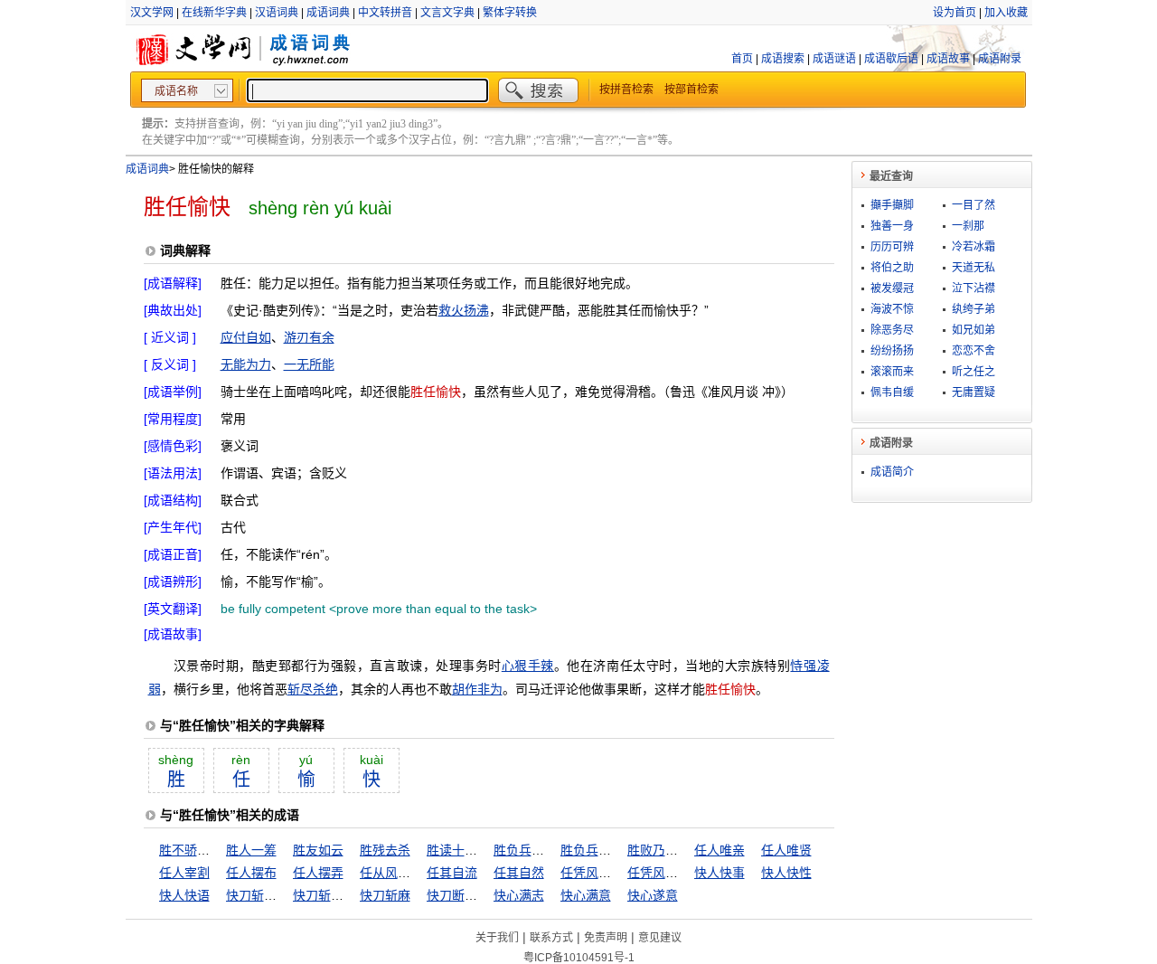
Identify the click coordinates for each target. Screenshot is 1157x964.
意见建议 (660, 937)
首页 (742, 58)
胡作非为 (477, 689)
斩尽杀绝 (312, 689)
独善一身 (892, 226)
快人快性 (786, 872)
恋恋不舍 (973, 351)
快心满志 (519, 895)
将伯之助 (892, 267)
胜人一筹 (251, 850)
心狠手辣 (528, 665)
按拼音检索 (626, 89)
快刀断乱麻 (458, 895)
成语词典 (328, 12)
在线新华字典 (214, 12)
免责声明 (605, 937)
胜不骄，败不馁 (203, 850)
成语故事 (948, 58)
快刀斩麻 (385, 895)
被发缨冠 (892, 288)
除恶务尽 (892, 330)
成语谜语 (834, 58)
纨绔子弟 (973, 309)
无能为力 (246, 364)
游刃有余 (309, 337)
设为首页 (954, 12)
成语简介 (892, 472)
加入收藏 (1006, 12)
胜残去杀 (385, 850)
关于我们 (497, 937)
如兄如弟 (973, 330)
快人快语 (184, 895)
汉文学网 (152, 12)
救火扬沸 (463, 310)
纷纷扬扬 (892, 351)
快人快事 (719, 872)
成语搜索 (782, 58)
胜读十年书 (458, 850)
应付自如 (246, 337)
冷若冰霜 (973, 247)
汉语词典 (276, 12)
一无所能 (309, 364)
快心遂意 (652, 895)
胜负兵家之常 (531, 850)
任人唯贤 (786, 850)
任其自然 (519, 872)
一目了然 (973, 205)
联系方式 (551, 937)
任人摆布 (251, 872)
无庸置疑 (973, 392)
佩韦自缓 (892, 392)
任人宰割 (184, 872)
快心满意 (585, 895)
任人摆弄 (318, 872)
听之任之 (973, 371)
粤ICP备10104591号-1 (579, 957)
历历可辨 (892, 247)
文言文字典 (447, 12)
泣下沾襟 (973, 288)
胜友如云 (318, 850)
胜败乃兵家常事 (671, 850)
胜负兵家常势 (598, 850)
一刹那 (968, 226)
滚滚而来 (892, 371)
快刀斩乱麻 (324, 895)
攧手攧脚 (892, 205)
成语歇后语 (891, 58)
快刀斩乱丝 (257, 895)
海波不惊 (892, 309)
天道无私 (973, 267)
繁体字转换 (510, 12)
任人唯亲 (719, 850)
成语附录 (999, 58)
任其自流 (452, 872)
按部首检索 (691, 89)
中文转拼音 (385, 12)
